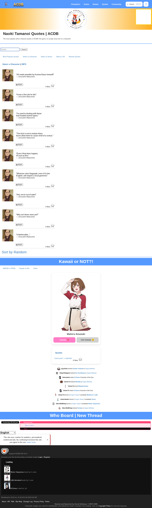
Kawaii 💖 (64, 340)
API (8, 501)
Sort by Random (14, 252)
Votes (35, 268)
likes (48, 87)
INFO (23, 64)
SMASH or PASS (9, 268)
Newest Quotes (74, 57)
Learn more (31, 442)
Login (40, 457)
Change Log (28, 501)
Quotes (105, 4)
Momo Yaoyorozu (17, 472)
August (6, 466)
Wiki (12, 501)
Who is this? (29, 425)
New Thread (89, 415)
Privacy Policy (39, 501)
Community (116, 4)
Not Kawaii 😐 (87, 340)
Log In (146, 4)
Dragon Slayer (74, 395)
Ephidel (69, 358)
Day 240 (7, 482)
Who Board (62, 415)
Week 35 (7, 474)
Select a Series (46, 57)
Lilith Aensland (15, 480)
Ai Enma (13, 488)
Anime (86, 4)
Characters (75, 4)
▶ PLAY (19, 84)
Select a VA (60, 57)
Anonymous (28, 422)
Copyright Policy (104, 506)
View (25, 429)
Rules (47, 501)
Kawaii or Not (24, 268)
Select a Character (30, 57)
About (4, 501)
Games (95, 4)
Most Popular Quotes (11, 57)
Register (47, 457)
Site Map (18, 501)
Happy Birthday (90, 369)
